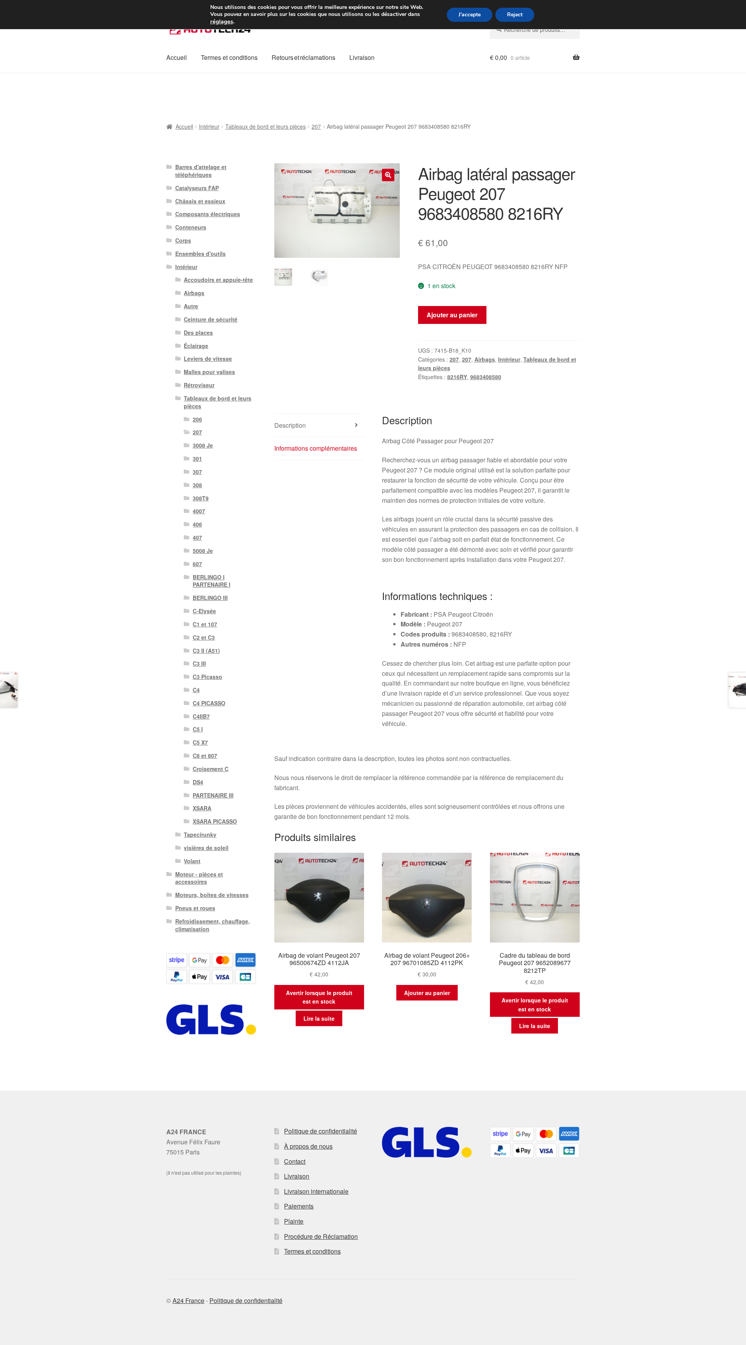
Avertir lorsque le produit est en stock (319, 997)
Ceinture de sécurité (210, 319)
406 (197, 524)
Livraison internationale (316, 1191)
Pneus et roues (195, 908)
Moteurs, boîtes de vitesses (212, 895)
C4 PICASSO (209, 703)
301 (197, 458)
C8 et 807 (205, 755)
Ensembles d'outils (200, 253)
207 (316, 126)
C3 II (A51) (206, 650)
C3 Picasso (207, 676)
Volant (192, 861)
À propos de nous (308, 1146)
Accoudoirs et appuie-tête (218, 279)
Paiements (299, 1206)
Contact (294, 1161)
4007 (199, 511)
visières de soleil (206, 848)
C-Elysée (204, 611)
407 (197, 537)
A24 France (188, 1300)
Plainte (293, 1221)
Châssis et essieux (200, 201)
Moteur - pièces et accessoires (199, 878)
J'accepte (469, 14)
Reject (515, 14)
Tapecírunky (200, 834)
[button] (388, 175)
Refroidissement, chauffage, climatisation (212, 925)
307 (197, 472)
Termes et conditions (229, 57)
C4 (196, 690)
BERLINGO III (210, 598)
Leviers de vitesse (208, 358)
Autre (191, 306)
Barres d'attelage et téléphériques (201, 170)
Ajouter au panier (452, 314)
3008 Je (203, 445)
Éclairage (196, 346)
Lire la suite (319, 1018)
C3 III (199, 663)
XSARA (202, 808)
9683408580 (485, 377)
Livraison (362, 57)
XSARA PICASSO (215, 821)
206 (197, 419)
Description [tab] (290, 425)
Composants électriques (207, 214)
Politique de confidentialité (320, 1130)
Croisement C (210, 769)
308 (197, 485)
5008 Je (203, 550)
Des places (198, 332)
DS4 (198, 782)
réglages (221, 21)
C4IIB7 (201, 716)
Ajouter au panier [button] (427, 993)
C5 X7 (200, 742)
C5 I (198, 729)
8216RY (457, 377)
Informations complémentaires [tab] (315, 448)
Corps (183, 240)
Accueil (176, 57)
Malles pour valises (209, 372)
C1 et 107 (205, 624)
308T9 (201, 498)
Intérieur (209, 126)
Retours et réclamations (303, 57)
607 (197, 564)
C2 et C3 (204, 637)
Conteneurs (190, 227)
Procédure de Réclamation (321, 1236)
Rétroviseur (199, 385)
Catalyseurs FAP (197, 188)
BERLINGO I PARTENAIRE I (211, 581)
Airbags (484, 359)
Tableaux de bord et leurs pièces (265, 126)
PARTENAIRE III (213, 795)
